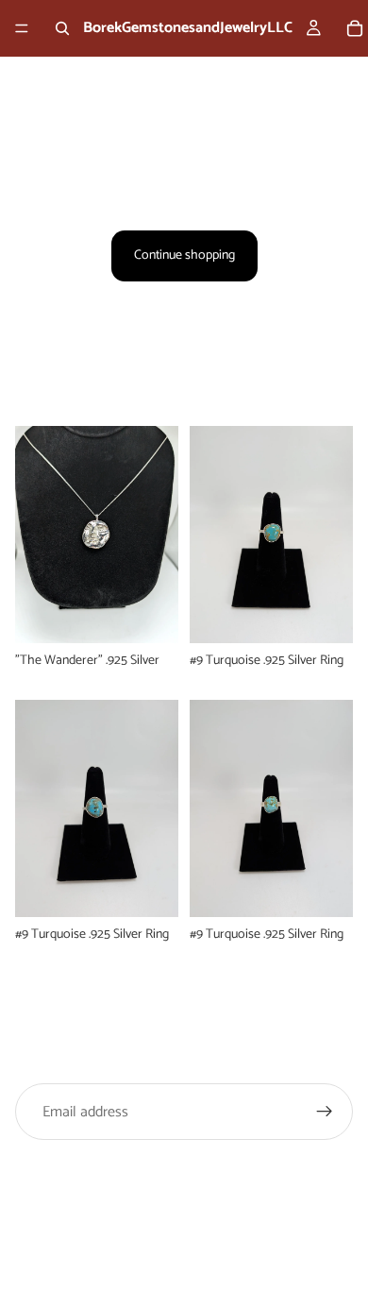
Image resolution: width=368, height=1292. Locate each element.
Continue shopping (184, 255)
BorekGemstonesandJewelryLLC (203, 1188)
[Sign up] (324, 1111)
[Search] (62, 28)
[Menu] (21, 28)
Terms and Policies (184, 1228)
